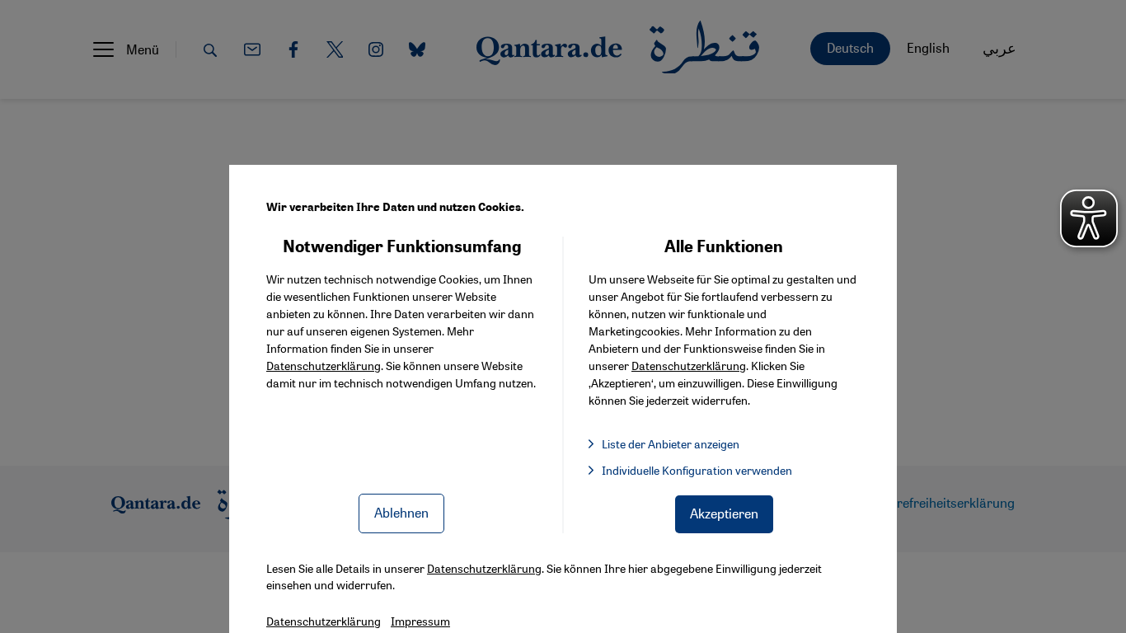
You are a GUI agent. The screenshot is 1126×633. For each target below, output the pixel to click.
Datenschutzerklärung (323, 365)
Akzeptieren (724, 513)
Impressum (420, 620)
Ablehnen (401, 512)
